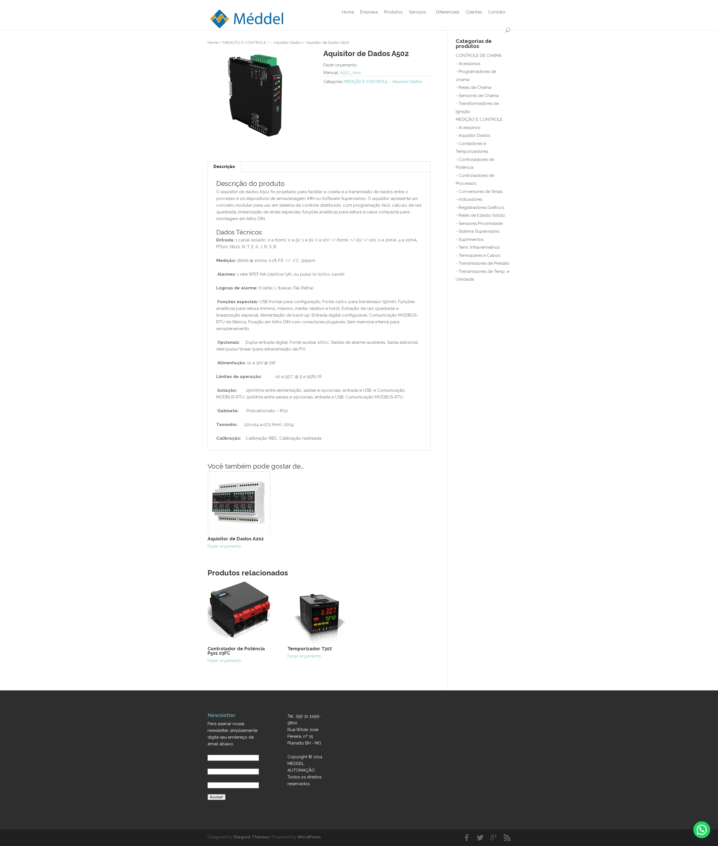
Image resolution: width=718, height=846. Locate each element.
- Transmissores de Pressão (483, 263)
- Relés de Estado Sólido (480, 215)
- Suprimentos (470, 239)
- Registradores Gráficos (480, 207)
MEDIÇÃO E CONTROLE (244, 42)
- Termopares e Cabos (478, 255)
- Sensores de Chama (477, 95)
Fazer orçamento (236, 542)
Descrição (224, 166)
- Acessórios (468, 63)
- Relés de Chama (473, 87)
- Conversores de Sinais (479, 191)
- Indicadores (469, 199)
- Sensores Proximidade (479, 223)
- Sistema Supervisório (478, 231)
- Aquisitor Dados (286, 42)
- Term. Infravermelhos (478, 247)
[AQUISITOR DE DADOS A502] (259, 101)
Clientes (474, 12)
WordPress (309, 837)
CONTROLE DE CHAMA (478, 55)
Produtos (393, 12)
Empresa (369, 12)
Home (348, 12)
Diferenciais (447, 12)
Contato (496, 12)
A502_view (350, 72)
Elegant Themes (251, 837)
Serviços (417, 12)
